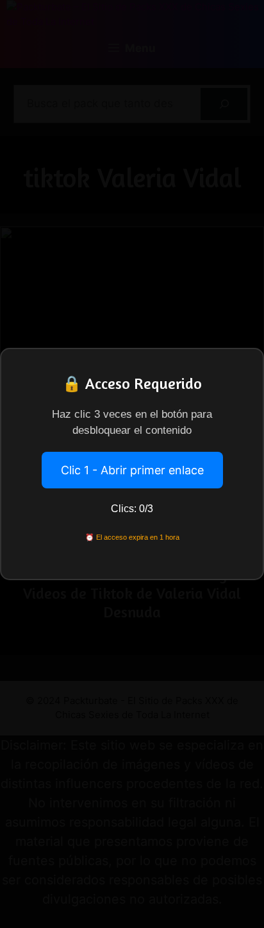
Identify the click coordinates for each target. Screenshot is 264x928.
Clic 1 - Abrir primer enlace (132, 470)
